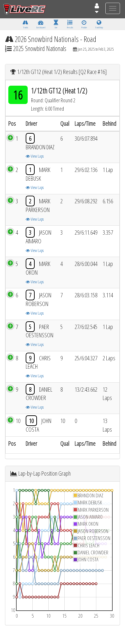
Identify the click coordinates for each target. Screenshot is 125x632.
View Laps (37, 156)
